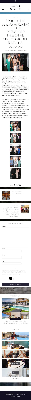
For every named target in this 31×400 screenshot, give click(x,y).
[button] (3, 9)
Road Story (15, 7)
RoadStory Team (22, 50)
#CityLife (15, 17)
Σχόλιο (4, 226)
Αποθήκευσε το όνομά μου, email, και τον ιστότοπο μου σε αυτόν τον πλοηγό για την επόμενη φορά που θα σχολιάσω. (14, 272)
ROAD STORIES (15, 378)
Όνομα (4, 248)
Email (3, 255)
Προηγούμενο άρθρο (18, 193)
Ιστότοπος (4, 261)
